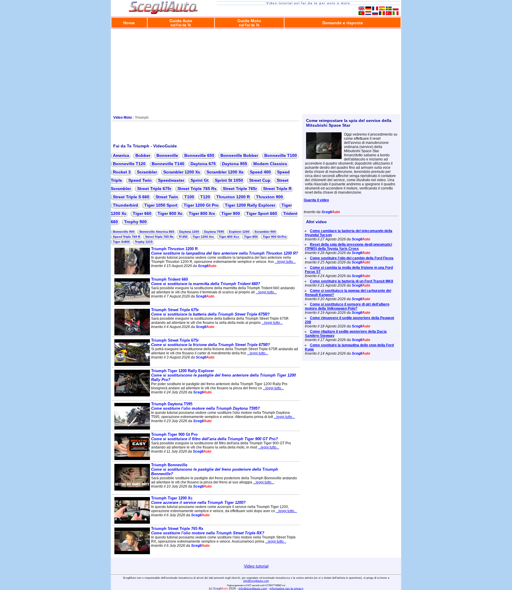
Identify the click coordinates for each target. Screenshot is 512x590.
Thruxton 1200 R (233, 196)
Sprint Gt (200, 180)
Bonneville (167, 155)
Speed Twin (140, 180)
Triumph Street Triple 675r (210, 312)
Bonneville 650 (199, 155)
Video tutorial (256, 566)
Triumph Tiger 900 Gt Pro (214, 436)
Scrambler (147, 172)
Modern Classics (270, 163)
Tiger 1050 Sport (160, 205)
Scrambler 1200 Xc (181, 172)
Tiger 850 (251, 236)
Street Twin (167, 196)
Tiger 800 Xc (170, 213)
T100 (189, 196)
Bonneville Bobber (239, 155)
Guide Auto (180, 22)
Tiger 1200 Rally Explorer (250, 205)
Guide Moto (249, 22)
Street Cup (260, 180)
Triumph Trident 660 (205, 281)
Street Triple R (277, 188)
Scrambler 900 (265, 231)
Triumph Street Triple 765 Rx (207, 530)
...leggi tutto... (285, 262)
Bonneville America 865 (157, 231)
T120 (205, 196)
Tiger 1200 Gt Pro (201, 205)
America (121, 155)
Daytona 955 (234, 163)
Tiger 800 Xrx (202, 213)
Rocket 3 (122, 172)
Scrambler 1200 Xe (225, 172)
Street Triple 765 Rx (159, 236)
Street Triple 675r (154, 188)
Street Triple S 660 (131, 196)
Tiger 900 (230, 213)
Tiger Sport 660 (261, 213)
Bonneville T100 (280, 155)
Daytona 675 (203, 163)
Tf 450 (183, 236)
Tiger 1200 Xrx (203, 236)
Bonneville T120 (129, 163)
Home (129, 22)
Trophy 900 (135, 221)
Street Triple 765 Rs (197, 188)
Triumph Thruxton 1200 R (224, 251)
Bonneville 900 (124, 231)
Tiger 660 (142, 213)
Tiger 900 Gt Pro (275, 236)
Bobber (142, 155)
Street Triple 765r (240, 188)
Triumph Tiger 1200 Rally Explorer (223, 375)
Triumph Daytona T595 (205, 406)
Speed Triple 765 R (126, 236)
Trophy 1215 (144, 241)
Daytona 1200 (189, 231)
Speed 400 (260, 172)
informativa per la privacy (286, 588)
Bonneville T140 (168, 163)
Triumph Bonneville (214, 469)
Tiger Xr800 (121, 241)
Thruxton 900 (269, 196)
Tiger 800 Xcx (229, 236)
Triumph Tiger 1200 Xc (198, 500)
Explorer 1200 (239, 231)
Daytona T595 (214, 231)
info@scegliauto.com (256, 580)
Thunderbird (125, 205)
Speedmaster (171, 180)
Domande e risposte (342, 22)
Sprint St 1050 (229, 180)
